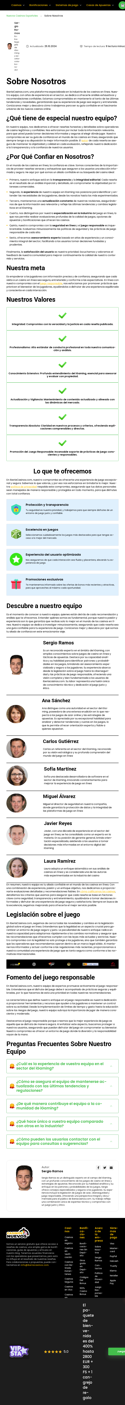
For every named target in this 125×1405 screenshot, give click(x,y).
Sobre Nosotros (98, 1249)
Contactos (98, 1267)
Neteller (114, 1275)
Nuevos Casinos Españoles (22, 15)
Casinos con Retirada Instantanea (69, 1267)
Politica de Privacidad (99, 1278)
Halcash (114, 1261)
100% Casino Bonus (83, 1291)
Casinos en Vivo (69, 1288)
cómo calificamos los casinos (97, 891)
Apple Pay (113, 1282)
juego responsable (51, 283)
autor (85, 140)
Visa (112, 1243)
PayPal (113, 1256)
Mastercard (114, 1250)
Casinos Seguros (69, 1280)
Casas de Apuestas (98, 5)
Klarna (113, 1270)
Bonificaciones (38, 5)
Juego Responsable (99, 1292)
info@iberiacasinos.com (35, 1265)
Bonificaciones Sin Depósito (83, 1249)
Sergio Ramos (17, 28)
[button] (62, 1066)
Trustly (113, 1265)
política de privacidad (24, 486)
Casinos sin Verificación (69, 1253)
